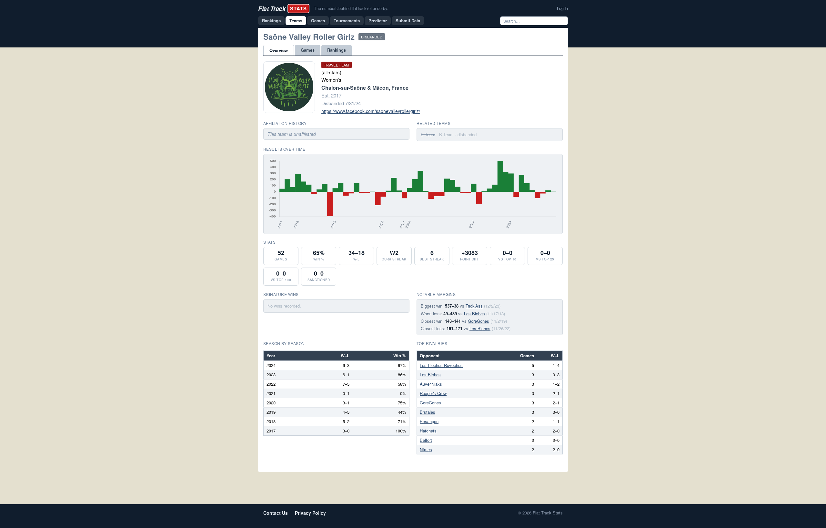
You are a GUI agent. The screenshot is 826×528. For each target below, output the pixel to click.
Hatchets (428, 431)
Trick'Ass (474, 306)
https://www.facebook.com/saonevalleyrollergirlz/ (370, 111)
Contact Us (275, 513)
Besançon (429, 421)
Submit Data (408, 20)
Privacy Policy (310, 513)
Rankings (271, 20)
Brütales (427, 412)
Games (318, 20)
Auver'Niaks (431, 384)
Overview (278, 50)
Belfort (426, 440)
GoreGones (478, 321)
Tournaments (347, 20)
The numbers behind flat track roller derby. (351, 8)
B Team (428, 134)
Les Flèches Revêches (441, 365)
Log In (562, 8)
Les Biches (474, 313)
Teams (295, 20)
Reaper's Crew (433, 393)
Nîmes (426, 449)
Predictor (377, 20)
